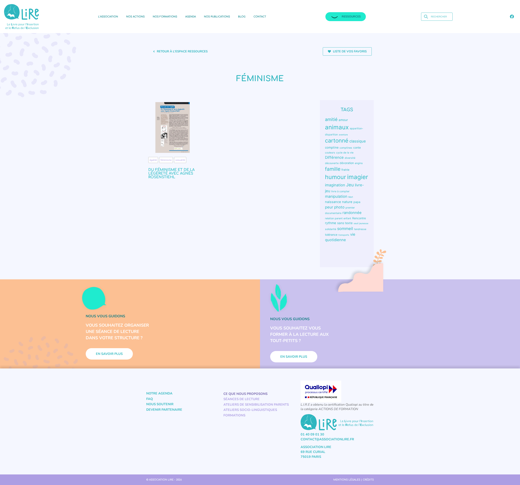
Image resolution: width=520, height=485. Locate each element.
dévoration (347, 163)
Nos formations (165, 16)
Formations (234, 415)
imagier (357, 176)
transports (343, 235)
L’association (108, 16)
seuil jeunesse (361, 223)
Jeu (350, 184)
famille (332, 169)
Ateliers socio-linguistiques (250, 410)
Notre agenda (159, 393)
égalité (153, 160)
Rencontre (359, 218)
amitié (331, 119)
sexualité (180, 160)
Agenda (190, 16)
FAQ (149, 399)
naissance (333, 202)
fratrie (345, 169)
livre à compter (340, 191)
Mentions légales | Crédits (353, 479)
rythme (330, 223)
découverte (332, 163)
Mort (350, 197)
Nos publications (217, 16)
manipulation (336, 196)
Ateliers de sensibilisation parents (256, 404)
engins (359, 163)
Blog (241, 16)
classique (357, 141)
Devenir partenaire (164, 409)
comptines (346, 147)
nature (347, 202)
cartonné (336, 140)
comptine (332, 147)
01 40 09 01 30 (312, 434)
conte (357, 147)
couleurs (330, 152)
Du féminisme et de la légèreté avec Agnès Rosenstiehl (171, 173)
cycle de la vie (344, 152)
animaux (337, 127)
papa (356, 202)
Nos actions (135, 16)
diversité (350, 157)
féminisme (166, 160)
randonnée (352, 212)
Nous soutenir (159, 404)
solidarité (330, 229)
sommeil (345, 228)
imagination (335, 185)
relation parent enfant (338, 218)
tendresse (360, 229)
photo (339, 207)
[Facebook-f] (512, 17)
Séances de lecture (241, 399)
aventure (343, 134)
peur (329, 207)
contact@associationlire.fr (327, 439)
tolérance (331, 234)
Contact (260, 16)
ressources (351, 16)
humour (335, 176)
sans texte (345, 223)
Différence (334, 157)
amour (343, 120)
